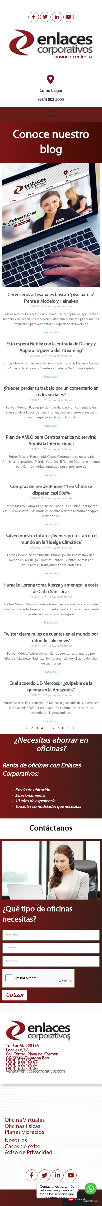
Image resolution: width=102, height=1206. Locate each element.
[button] (51, 113)
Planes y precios (24, 1132)
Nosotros (16, 1141)
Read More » (51, 332)
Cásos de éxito (23, 1147)
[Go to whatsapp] (91, 1188)
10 (74, 728)
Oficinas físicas (22, 1126)
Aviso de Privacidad (28, 1153)
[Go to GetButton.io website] (90, 1201)
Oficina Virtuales (25, 1120)
